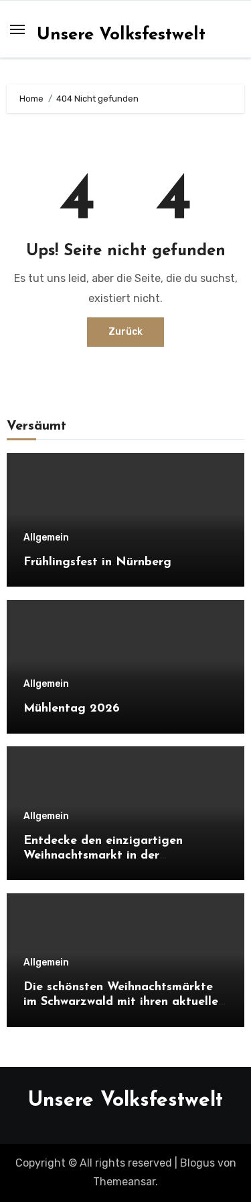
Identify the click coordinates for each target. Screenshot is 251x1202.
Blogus (197, 1163)
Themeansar (124, 1181)
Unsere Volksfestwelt (121, 35)
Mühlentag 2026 (71, 709)
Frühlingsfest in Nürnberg (97, 563)
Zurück (125, 331)
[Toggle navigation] (17, 29)
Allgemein (46, 538)
